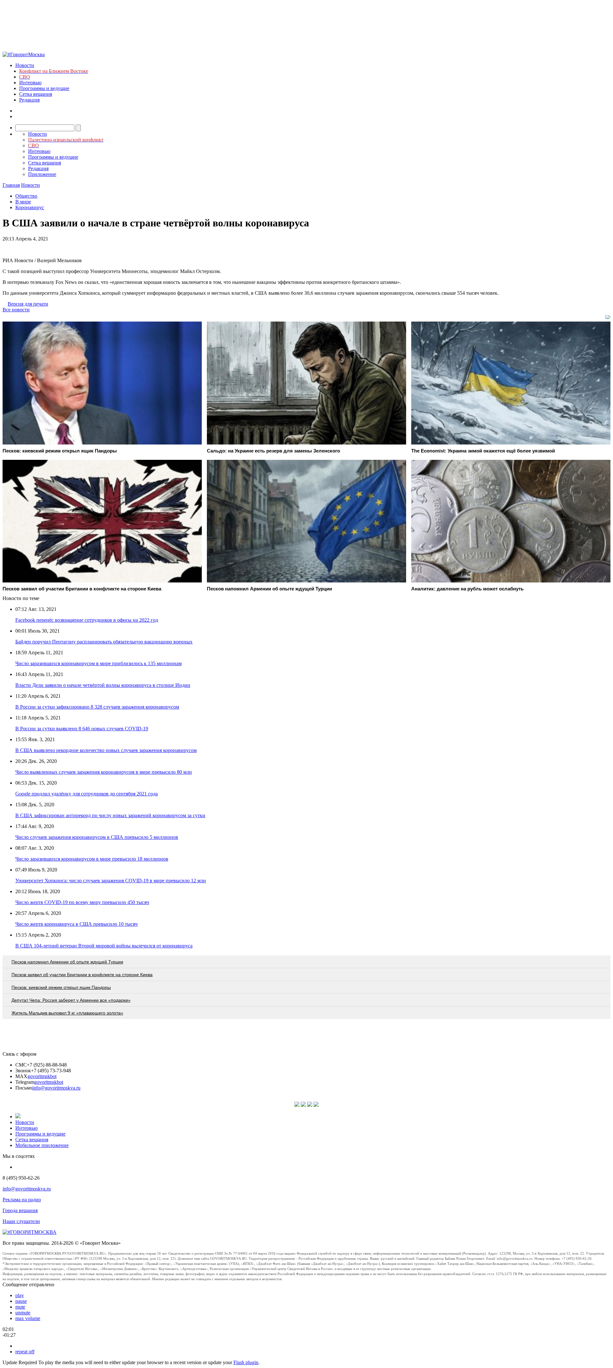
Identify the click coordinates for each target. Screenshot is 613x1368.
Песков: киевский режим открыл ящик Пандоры (61, 987)
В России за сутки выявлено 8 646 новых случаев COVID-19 (81, 728)
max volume (27, 1318)
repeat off (24, 1351)
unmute (22, 1312)
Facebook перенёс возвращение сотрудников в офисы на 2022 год (86, 620)
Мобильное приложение (42, 1145)
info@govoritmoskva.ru (56, 1088)
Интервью (30, 82)
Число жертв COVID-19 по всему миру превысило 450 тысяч (82, 902)
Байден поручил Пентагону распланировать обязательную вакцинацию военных (104, 641)
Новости (24, 65)
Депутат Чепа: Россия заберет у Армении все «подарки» (71, 1000)
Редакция (29, 100)
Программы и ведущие (44, 88)
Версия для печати (28, 304)
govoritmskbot (42, 1076)
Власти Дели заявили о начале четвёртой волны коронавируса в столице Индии (102, 685)
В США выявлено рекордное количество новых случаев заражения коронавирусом (106, 750)
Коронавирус (29, 207)
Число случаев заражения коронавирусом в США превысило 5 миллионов (96, 837)
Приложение (42, 174)
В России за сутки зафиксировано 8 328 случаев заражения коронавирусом (97, 707)
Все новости (16, 309)
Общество (26, 196)
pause (21, 1301)
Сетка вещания (35, 94)
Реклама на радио (22, 1199)
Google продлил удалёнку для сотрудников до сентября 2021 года (86, 793)
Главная (11, 185)
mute (20, 1307)
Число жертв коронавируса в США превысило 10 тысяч (76, 924)
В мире (23, 201)
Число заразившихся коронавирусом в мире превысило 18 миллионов (91, 859)
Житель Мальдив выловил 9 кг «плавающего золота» (67, 1012)
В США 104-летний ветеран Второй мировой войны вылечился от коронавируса (104, 945)
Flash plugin (245, 1362)
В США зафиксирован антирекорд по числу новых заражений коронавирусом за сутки (110, 815)
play (19, 1295)
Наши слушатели (21, 1221)
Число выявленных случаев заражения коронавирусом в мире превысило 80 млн (103, 772)
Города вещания (20, 1210)
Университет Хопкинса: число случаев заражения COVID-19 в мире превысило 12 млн (110, 880)
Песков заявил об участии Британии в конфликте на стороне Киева (82, 974)
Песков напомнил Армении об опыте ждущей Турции (67, 961)
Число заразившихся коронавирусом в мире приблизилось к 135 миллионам (98, 663)
